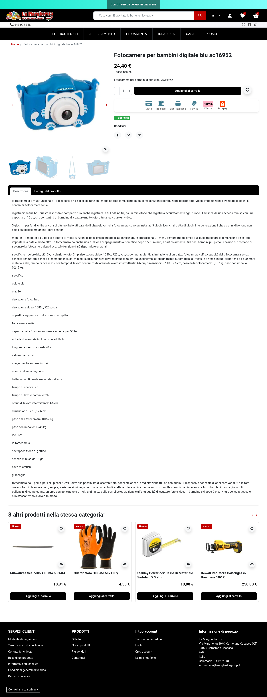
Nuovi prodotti (81, 645)
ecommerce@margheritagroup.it (219, 665)
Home (15, 44)
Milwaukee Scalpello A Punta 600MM (37, 573)
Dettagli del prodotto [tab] (47, 191)
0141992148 (221, 661)
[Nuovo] (33, 546)
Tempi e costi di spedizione (25, 645)
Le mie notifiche (145, 657)
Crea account (143, 651)
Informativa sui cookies (23, 664)
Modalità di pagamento (23, 639)
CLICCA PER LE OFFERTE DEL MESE (133, 4)
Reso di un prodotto (20, 657)
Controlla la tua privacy (23, 689)
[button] (256, 15)
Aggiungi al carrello (188, 90)
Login (139, 645)
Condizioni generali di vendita (27, 670)
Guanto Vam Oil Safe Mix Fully (96, 573)
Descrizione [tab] (20, 191)
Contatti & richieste (20, 651)
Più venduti (79, 651)
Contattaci (78, 657)
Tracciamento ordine (148, 639)
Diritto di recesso (19, 676)
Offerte (76, 639)
